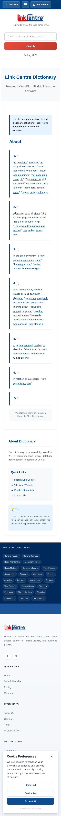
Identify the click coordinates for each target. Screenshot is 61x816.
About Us (9, 713)
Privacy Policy (11, 730)
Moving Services (25, 592)
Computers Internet (30, 568)
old (21, 179)
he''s (34, 175)
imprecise (34, 162)
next (31, 268)
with (45, 298)
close (22, 166)
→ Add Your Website (22, 485)
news (33, 306)
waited (37, 264)
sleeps (37, 324)
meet (32, 183)
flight (37, 268)
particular (35, 293)
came (16, 192)
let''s (16, 221)
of (15, 162)
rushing (17, 306)
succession (33, 378)
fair (24, 383)
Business (49, 580)
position (38, 345)
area (22, 255)
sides (37, 213)
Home (7, 675)
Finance (50, 574)
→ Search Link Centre (23, 479)
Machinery (8, 592)
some (27, 187)
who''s (40, 319)
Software (21, 580)
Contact (8, 719)
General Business (30, 556)
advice (16, 319)
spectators (19, 260)
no (27, 293)
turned (16, 357)
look (22, 221)
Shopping (41, 592)
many (30, 289)
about (16, 175)
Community (10, 750)
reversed (28, 345)
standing (29, 260)
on (29, 213)
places (16, 293)
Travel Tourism (50, 568)
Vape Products (10, 586)
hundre (44, 192)
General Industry (11, 556)
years (16, 179)
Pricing (7, 687)
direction (18, 298)
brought (42, 349)
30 (45, 175)
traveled (38, 311)
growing (37, 226)
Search (30, 46)
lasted (41, 166)
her (15, 234)
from (23, 319)
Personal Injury (28, 586)
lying (24, 217)
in (41, 170)
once (45, 183)
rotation (20, 378)
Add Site (13, 4)
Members (9, 693)
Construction (9, 574)
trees (30, 226)
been (16, 324)
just (44, 170)
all (43, 179)
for (33, 221)
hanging (18, 264)
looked (31, 230)
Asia (26, 315)
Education (24, 574)
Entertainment (38, 598)
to (26, 166)
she (25, 230)
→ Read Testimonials (22, 490)
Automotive (37, 574)
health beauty (35, 580)
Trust (6, 724)
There (17, 226)
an (30, 170)
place (20, 302)
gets (39, 306)
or (26, 213)
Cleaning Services (32, 562)
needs (37, 315)
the (17, 255)
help (37, 221)
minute (25, 175)
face (34, 349)
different (38, 289)
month (18, 187)
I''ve (28, 179)
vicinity (32, 255)
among (22, 289)
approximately (20, 170)
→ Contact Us (18, 495)
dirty (44, 213)
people (40, 187)
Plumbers (43, 586)
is (21, 383)
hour (35, 170)
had (32, 179)
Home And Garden (12, 562)
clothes (17, 217)
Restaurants (9, 598)
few (42, 255)
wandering (30, 298)
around (33, 192)
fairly (15, 166)
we (27, 183)
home (45, 122)
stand (21, 183)
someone (32, 319)
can (15, 183)
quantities (22, 162)
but (41, 162)
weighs (25, 192)
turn (44, 378)
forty (33, 187)
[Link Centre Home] (30, 18)
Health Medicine (10, 568)
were (24, 226)
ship (19, 353)
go (27, 302)
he (32, 315)
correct (32, 166)
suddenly (36, 353)
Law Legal (24, 598)
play (29, 383)
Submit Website (12, 681)
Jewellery (8, 580)
